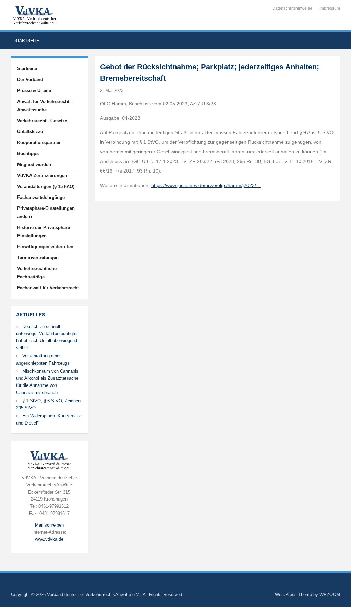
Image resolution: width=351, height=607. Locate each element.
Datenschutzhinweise (292, 8)
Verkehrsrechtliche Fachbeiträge (37, 272)
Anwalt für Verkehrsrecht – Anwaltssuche (45, 105)
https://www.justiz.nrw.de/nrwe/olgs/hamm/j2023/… (206, 185)
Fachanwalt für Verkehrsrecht (48, 287)
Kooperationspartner (39, 142)
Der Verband (30, 79)
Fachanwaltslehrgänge (41, 197)
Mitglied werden (34, 164)
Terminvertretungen (38, 257)
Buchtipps (28, 153)
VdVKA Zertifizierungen (42, 175)
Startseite (26, 40)
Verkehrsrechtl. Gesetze (42, 120)
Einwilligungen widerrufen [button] (45, 246)
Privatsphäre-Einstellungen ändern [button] (46, 212)
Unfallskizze (30, 131)
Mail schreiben (49, 525)
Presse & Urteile (34, 90)
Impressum (329, 8)
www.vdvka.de (49, 539)
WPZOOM (329, 594)
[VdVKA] (34, 15)
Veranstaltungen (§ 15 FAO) (45, 186)
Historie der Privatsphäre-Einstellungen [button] (44, 231)
